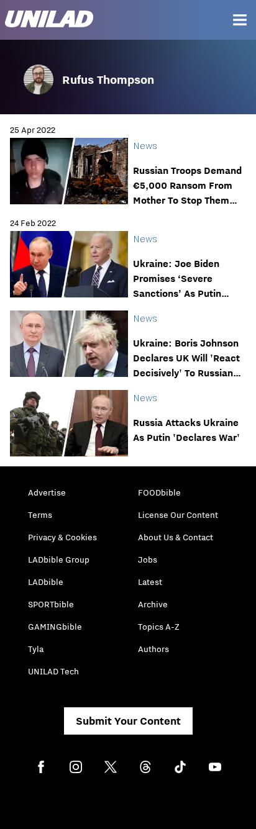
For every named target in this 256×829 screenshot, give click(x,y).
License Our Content (178, 514)
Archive (153, 604)
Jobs (147, 559)
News (145, 145)
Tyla (35, 649)
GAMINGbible (55, 626)
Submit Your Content (128, 721)
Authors (153, 649)
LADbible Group (58, 559)
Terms (40, 514)
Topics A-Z (159, 626)
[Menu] (240, 20)
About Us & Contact (175, 537)
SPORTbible (51, 604)
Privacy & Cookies (62, 537)
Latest (150, 581)
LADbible (45, 581)
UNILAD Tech (53, 671)
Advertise (47, 492)
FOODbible (159, 492)
